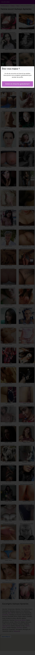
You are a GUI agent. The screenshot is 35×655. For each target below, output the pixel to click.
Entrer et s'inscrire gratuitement (17, 84)
